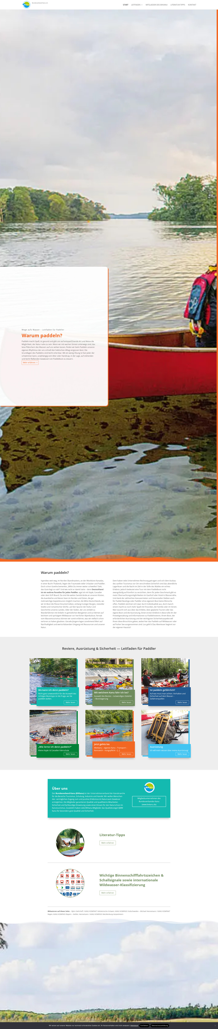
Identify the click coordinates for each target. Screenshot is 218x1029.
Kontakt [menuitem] (192, 5)
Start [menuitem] (125, 5)
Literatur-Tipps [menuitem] (178, 5)
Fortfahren (144, 1025)
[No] (215, 1025)
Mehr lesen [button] (70, 702)
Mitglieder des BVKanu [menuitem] (157, 5)
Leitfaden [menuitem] (135, 5)
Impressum (134, 1025)
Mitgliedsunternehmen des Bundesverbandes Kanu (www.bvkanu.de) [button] (149, 801)
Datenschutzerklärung (160, 1025)
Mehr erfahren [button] (29, 362)
